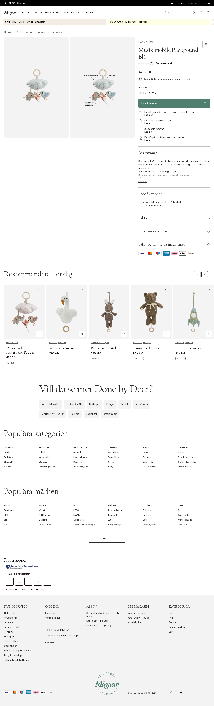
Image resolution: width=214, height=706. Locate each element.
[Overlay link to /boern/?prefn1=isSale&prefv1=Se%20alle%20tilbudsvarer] (54, 22)
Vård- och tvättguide (138, 618)
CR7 (6, 525)
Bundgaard (9, 510)
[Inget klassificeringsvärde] (144, 63)
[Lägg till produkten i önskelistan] (206, 44)
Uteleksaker (44, 462)
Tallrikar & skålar (74, 404)
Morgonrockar (80, 447)
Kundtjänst (9, 637)
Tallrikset (74, 414)
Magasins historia (136, 613)
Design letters (184, 515)
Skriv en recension (165, 63)
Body (110, 467)
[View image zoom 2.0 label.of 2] (102, 87)
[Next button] (212, 22)
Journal (181, 3)
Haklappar (94, 404)
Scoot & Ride (45, 525)
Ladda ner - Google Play (98, 626)
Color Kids (78, 520)
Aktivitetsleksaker (51, 404)
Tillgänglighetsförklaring (16, 660)
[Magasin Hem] (10, 12)
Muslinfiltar (91, 414)
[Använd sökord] (166, 12)
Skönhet (173, 622)
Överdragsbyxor (186, 457)
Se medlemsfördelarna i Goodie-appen (103, 614)
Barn (171, 632)
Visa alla (107, 538)
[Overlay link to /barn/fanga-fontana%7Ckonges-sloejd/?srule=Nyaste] (159, 22)
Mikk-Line (182, 525)
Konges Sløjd (114, 525)
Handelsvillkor (11, 641)
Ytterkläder (183, 447)
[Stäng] (156, 386)
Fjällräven (112, 505)
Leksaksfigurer (80, 457)
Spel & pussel (149, 467)
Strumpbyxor (79, 452)
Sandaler (8, 452)
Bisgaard (43, 520)
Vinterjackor (45, 457)
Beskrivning (147, 153)
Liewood (112, 515)
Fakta (142, 218)
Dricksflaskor (141, 404)
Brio (75, 505)
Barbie (181, 510)
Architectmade (185, 520)
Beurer (146, 520)
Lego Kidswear (115, 510)
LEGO (76, 510)
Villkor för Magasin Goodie (17, 651)
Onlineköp (9, 613)
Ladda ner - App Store (98, 621)
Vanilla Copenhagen (57, 343)
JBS (110, 520)
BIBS (6, 515)
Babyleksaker (184, 467)
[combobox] (175, 12)
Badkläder (9, 457)
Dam (171, 613)
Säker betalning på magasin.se (161, 244)
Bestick (124, 404)
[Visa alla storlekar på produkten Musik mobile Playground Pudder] (10, 363)
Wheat (42, 510)
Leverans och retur (152, 231)
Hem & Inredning (177, 627)
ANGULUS (9, 505)
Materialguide (134, 622)
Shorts (181, 452)
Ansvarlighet (193, 3)
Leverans (8, 622)
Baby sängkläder (47, 467)
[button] (194, 12)
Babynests (78, 462)
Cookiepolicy (10, 646)
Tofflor (146, 447)
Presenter (206, 3)
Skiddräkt (8, 462)
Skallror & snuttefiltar (53, 414)
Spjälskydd (148, 462)
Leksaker (43, 452)
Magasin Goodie (183, 79)
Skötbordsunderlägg (188, 462)
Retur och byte (11, 627)
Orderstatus (10, 618)
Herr (171, 618)
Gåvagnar (8, 467)
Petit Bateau (44, 515)
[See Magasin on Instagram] (171, 693)
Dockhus (8, 447)
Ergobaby (147, 505)
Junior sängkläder (81, 467)
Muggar (110, 404)
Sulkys (111, 462)
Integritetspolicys (13, 655)
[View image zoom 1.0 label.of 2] (36, 87)
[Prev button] (2, 22)
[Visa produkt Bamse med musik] (66, 312)
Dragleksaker (110, 414)
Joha (6, 520)
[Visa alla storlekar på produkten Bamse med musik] (54, 358)
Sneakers (112, 447)
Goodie (172, 3)
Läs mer (50, 643)
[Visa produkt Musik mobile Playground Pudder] (24, 312)
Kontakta (8, 632)
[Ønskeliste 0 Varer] (201, 12)
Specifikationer (150, 194)
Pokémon (147, 510)
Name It (42, 505)
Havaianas (148, 515)
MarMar (77, 515)
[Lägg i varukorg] (39, 334)
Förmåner (50, 613)
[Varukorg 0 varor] (208, 12)
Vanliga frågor (52, 618)
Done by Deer (146, 42)
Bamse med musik (62, 348)
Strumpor (147, 457)
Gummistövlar (114, 452)
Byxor (146, 452)
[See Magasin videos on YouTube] (181, 693)
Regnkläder (44, 447)
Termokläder (114, 457)
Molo (180, 505)
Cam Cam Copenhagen (84, 525)
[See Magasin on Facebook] (176, 693)
